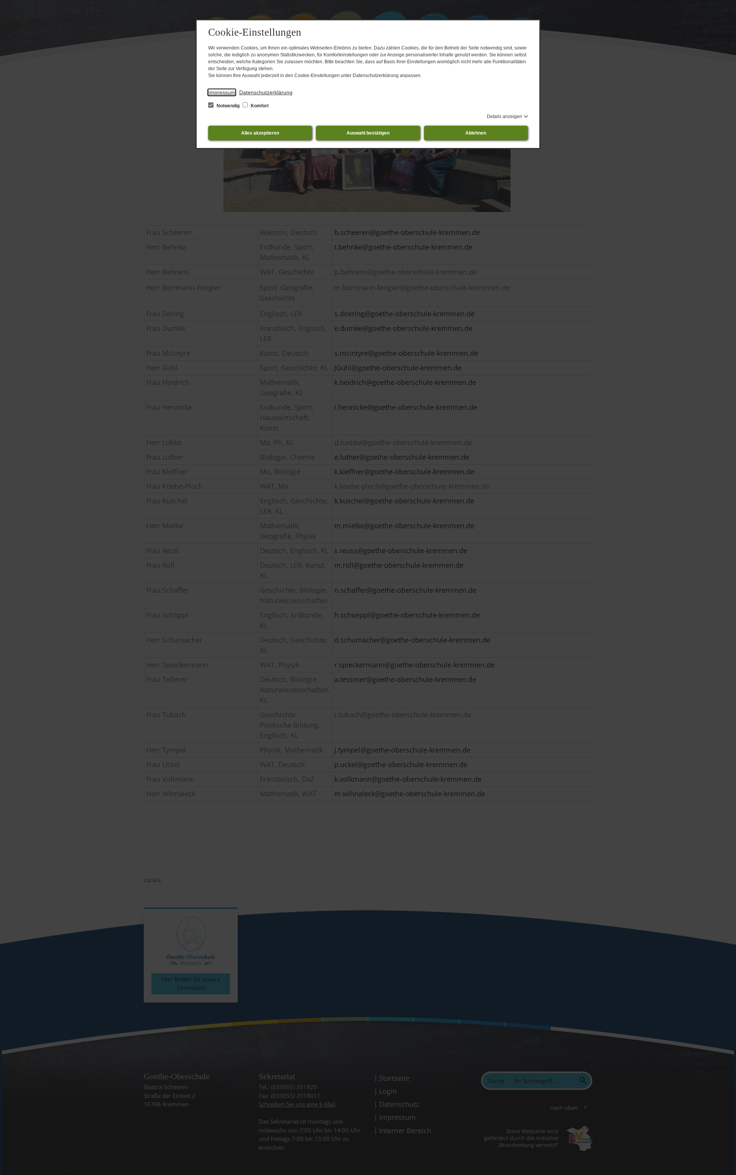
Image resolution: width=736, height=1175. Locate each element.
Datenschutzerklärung (265, 92)
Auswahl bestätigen (368, 133)
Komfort (259, 105)
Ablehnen (475, 133)
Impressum (221, 92)
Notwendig (228, 105)
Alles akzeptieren (260, 133)
